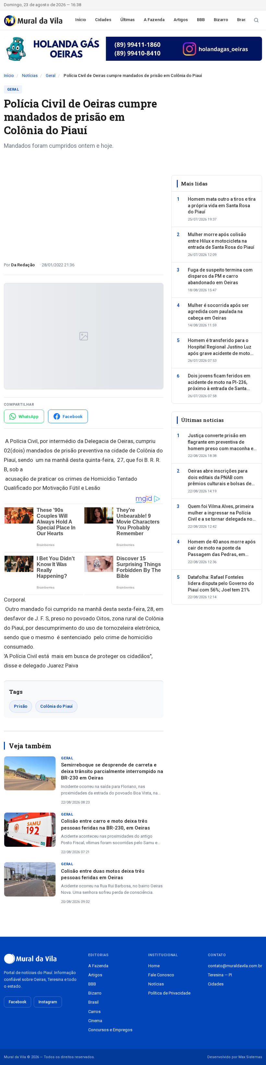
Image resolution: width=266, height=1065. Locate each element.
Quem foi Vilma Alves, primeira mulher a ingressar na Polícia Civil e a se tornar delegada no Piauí (221, 513)
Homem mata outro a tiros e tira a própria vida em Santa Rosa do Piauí (222, 205)
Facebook (17, 1002)
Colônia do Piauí (56, 706)
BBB (201, 19)
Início (80, 19)
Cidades (103, 19)
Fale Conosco (161, 974)
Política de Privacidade (169, 993)
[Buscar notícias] (256, 20)
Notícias (30, 75)
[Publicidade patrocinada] (133, 49)
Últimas (127, 19)
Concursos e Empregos (110, 1029)
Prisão (20, 706)
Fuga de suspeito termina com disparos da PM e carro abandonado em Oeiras (220, 276)
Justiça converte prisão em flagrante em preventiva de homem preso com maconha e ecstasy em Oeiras (220, 442)
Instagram (48, 1002)
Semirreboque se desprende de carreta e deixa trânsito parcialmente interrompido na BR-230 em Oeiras (112, 771)
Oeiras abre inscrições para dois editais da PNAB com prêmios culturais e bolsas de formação (219, 477)
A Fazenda (154, 19)
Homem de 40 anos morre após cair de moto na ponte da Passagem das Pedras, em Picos (222, 548)
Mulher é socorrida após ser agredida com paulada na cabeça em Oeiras (218, 312)
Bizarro (221, 19)
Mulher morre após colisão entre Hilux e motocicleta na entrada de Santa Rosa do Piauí (221, 241)
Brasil (242, 19)
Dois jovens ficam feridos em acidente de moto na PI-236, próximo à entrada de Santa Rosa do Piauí (219, 382)
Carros (94, 1011)
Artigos (181, 19)
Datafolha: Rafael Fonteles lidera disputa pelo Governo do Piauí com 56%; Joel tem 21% (221, 583)
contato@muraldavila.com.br (235, 965)
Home (154, 965)
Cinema (95, 1020)
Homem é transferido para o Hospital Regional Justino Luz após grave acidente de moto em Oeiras (219, 347)
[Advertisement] (83, 203)
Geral (50, 75)
